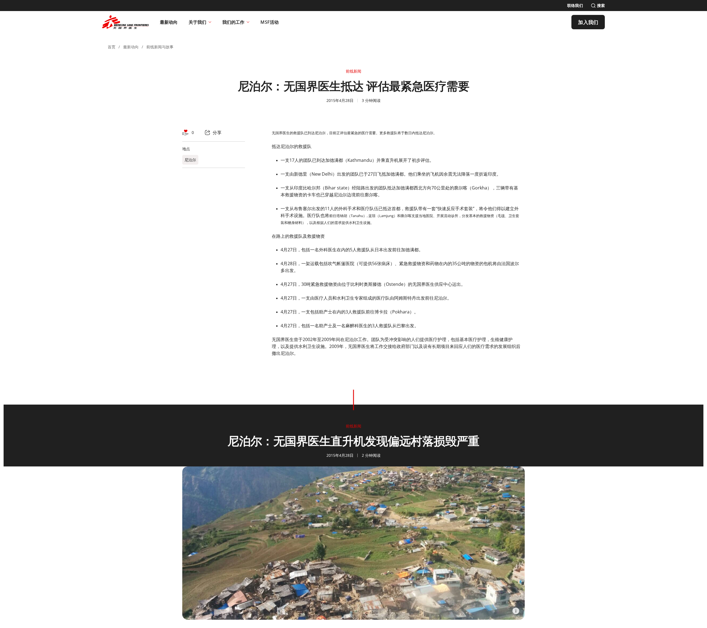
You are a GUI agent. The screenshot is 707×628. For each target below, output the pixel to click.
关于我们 (197, 22)
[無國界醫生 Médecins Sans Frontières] (125, 22)
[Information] (516, 611)
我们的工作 (233, 22)
